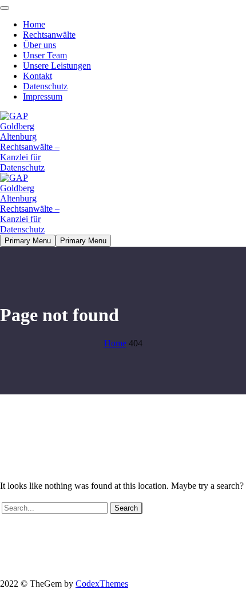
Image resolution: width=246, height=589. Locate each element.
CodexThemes (102, 583)
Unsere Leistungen (57, 65)
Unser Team (45, 55)
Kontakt (37, 76)
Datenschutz (45, 86)
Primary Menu (28, 240)
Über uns (39, 45)
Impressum (42, 96)
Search (126, 508)
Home (34, 24)
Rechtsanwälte (49, 34)
